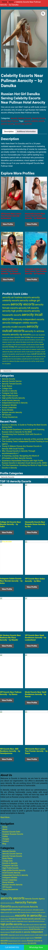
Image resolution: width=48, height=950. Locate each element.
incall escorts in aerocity (20, 932)
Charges (5, 839)
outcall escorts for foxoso (23, 354)
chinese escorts (5, 916)
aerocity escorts (7, 124)
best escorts (13, 912)
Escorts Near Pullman (10, 121)
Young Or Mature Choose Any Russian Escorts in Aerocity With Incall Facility (22, 447)
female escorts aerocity (31, 919)
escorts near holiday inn (23, 337)
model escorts (39, 935)
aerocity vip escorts (20, 334)
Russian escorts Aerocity (12, 412)
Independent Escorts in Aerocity (15, 403)
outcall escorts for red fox (27, 361)
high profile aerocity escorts (36, 921)
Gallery (5, 836)
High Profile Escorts (10, 396)
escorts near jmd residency (27, 340)
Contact (5, 841)
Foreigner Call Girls (9, 393)
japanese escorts (29, 935)
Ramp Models (7, 410)
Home (4, 2)
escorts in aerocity (28, 915)
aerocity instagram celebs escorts (19, 322)
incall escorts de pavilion (19, 344)
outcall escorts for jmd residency (12, 359)
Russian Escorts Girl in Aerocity (17, 941)
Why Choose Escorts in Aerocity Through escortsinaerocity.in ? (18, 452)
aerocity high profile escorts (16, 310)
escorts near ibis (14, 340)
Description (9, 131)
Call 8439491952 (12, 947)
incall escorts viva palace (33, 352)
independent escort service (16, 935)
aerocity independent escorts (29, 319)
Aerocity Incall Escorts (20, 907)
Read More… (5, 817)
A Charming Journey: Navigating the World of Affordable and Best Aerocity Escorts (20, 457)
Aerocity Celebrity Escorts (21, 118)
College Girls (7, 388)
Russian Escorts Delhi (11, 832)
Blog (4, 844)
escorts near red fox (32, 342)
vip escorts (31, 943)
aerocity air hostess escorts (16, 297)
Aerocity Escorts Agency (35, 899)
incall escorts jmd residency (13, 349)
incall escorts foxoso (33, 344)
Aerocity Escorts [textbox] (23, 477)
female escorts (15, 919)
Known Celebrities (9, 407)
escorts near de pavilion (38, 335)
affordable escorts (38, 910)
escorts (12, 916)
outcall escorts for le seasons (30, 359)
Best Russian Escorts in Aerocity (27, 912)
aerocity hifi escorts (28, 308)
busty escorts (41, 912)
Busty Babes (7, 386)
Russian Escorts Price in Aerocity (17, 943)
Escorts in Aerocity (9, 391)
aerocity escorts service (7, 903)
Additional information (26, 131)
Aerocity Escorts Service (11, 381)
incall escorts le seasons (29, 349)
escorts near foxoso (8, 337)
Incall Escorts (34, 929)
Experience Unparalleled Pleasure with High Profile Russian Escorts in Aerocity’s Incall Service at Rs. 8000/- (25, 461)
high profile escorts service (20, 927)
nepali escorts (30, 938)
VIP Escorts (6, 415)
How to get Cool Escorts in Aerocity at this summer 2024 (25, 439)
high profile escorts (11, 924)
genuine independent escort (20, 921)
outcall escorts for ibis (39, 356)
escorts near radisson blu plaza (17, 342)
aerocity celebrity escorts (34, 121)
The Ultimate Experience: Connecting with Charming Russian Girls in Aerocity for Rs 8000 (23, 430)
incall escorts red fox (19, 352)
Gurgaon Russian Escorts (12, 834)
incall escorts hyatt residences (27, 347)
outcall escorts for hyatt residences (21, 356)
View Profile (8, 224)
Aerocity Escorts (38, 118)
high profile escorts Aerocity (31, 924)
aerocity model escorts (14, 326)
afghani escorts (5, 912)
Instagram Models (9, 405)
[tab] (9, 131)
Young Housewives (9, 417)
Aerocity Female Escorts (12, 384)
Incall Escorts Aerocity (11, 400)
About (4, 829)
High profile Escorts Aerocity (13, 398)
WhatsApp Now (36, 947)
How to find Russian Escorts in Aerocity (17, 929)
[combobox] (24, 477)
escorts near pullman (23, 124)
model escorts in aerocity (17, 938)
